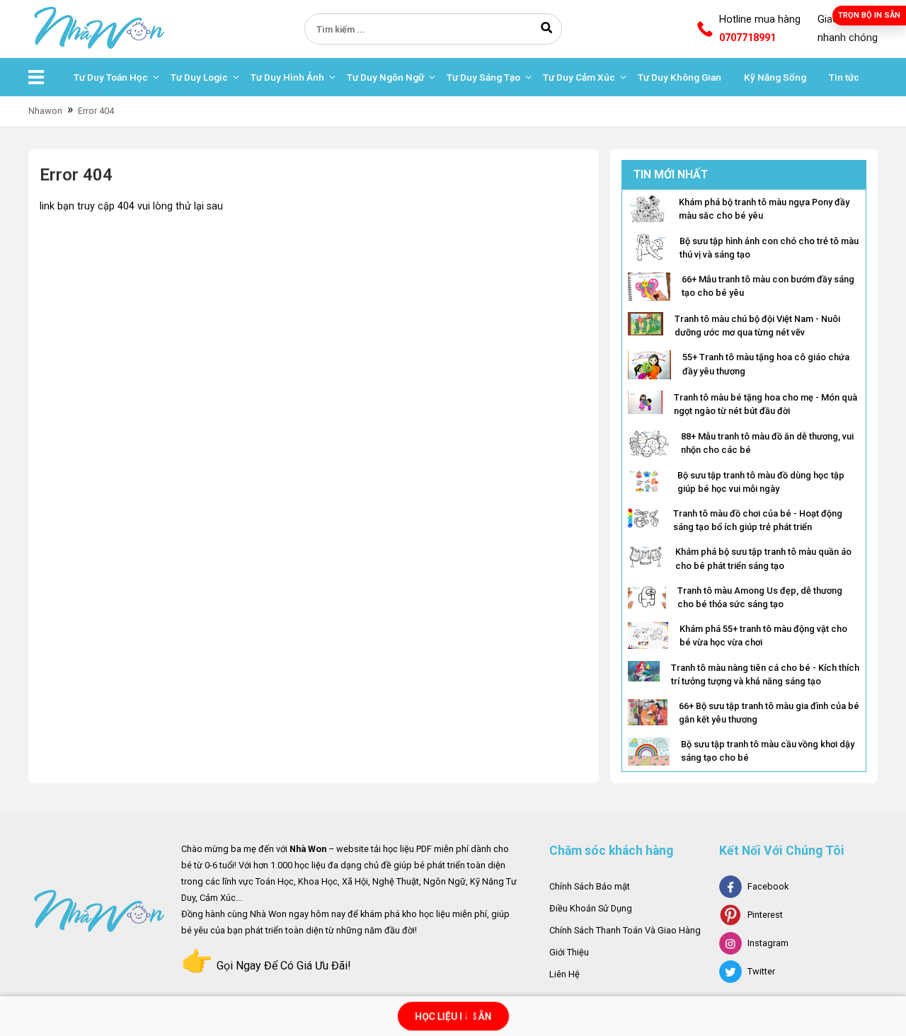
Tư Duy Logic (199, 77)
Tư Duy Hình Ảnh (287, 77)
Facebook (768, 886)
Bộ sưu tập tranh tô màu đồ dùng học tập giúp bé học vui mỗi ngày (760, 482)
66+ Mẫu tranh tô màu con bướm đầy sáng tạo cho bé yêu (768, 286)
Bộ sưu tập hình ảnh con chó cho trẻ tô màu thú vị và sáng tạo (769, 248)
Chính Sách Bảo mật (589, 886)
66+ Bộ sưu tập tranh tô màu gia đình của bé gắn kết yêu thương (769, 713)
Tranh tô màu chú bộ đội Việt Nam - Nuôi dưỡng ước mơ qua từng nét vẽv (757, 325)
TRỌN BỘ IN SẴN (869, 15)
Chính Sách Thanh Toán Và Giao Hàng (625, 930)
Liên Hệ (564, 974)
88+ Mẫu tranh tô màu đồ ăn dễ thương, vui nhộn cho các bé (767, 443)
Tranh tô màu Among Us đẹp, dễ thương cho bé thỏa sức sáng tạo (759, 597)
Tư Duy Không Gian (679, 77)
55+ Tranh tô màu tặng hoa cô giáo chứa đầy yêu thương (765, 364)
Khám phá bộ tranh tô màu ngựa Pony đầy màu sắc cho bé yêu (764, 209)
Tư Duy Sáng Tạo (483, 77)
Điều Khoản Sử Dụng (590, 908)
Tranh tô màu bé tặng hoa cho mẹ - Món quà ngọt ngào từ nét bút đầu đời (765, 404)
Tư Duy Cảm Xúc (579, 77)
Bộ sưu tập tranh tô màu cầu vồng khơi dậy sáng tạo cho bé (767, 751)
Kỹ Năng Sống (775, 77)
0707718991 (747, 38)
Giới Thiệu (569, 952)
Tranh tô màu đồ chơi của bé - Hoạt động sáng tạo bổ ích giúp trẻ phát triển (757, 520)
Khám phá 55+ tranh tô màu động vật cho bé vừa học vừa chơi (763, 635)
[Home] (99, 29)
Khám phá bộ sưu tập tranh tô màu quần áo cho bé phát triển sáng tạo (763, 558)
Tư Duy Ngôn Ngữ (385, 77)
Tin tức (844, 77)
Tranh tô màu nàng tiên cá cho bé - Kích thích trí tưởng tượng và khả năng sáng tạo (765, 674)
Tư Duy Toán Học (111, 77)
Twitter (761, 971)
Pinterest (765, 914)
